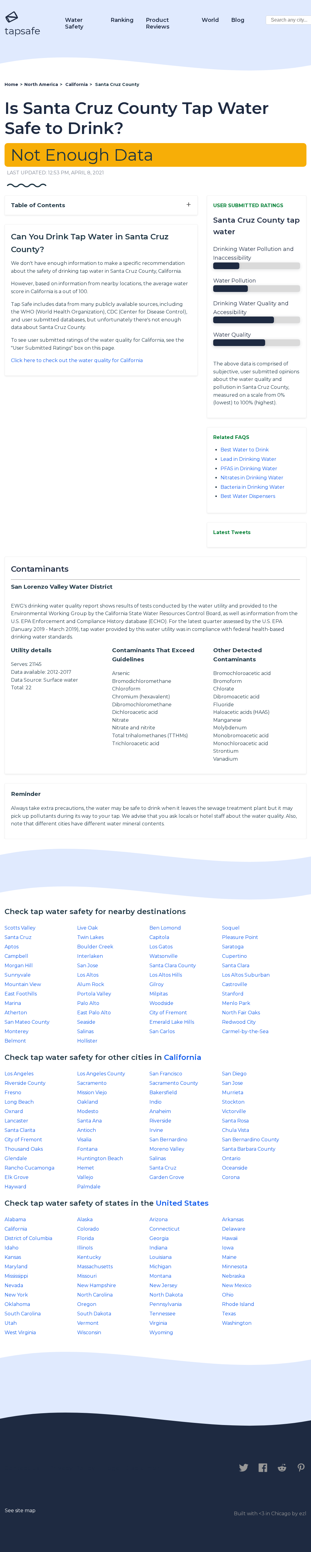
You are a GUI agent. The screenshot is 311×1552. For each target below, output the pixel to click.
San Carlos (162, 1031)
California (182, 1057)
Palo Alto (88, 1003)
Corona (231, 1177)
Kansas (13, 1257)
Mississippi (16, 1276)
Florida (85, 1238)
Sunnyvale (18, 975)
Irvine (156, 1130)
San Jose (87, 965)
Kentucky (89, 1257)
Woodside (161, 1003)
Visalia (84, 1140)
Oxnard (14, 1111)
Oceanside (235, 1168)
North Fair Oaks (241, 1013)
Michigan (160, 1266)
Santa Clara (235, 965)
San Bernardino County (250, 1140)
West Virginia (20, 1332)
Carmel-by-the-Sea (245, 1031)
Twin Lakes (90, 937)
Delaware (233, 1229)
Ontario (231, 1158)
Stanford (233, 994)
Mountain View (23, 984)
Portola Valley (94, 994)
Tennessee (162, 1314)
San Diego (234, 1074)
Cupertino (234, 956)
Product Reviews (157, 23)
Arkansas (233, 1219)
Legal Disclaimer (132, 1468)
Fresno (13, 1092)
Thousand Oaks (24, 1149)
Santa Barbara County (248, 1149)
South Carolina (23, 1314)
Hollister (87, 1041)
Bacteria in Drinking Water (252, 487)
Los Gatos (161, 947)
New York (16, 1295)
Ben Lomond (165, 928)
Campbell (16, 956)
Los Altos (87, 975)
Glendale (16, 1158)
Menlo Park (236, 1003)
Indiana (158, 1248)
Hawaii (230, 1238)
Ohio (228, 1295)
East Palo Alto (94, 1013)
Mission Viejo (92, 1092)
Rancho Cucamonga (29, 1168)
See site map (20, 1510)
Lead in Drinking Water (248, 459)
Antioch (86, 1130)
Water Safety (74, 23)
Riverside (160, 1121)
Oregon (86, 1304)
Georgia (159, 1238)
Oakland (87, 1102)
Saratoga (233, 947)
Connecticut (164, 1229)
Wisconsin (89, 1332)
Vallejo (85, 1177)
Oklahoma (17, 1304)
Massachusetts (95, 1266)
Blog (237, 20)
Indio (155, 1102)
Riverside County (25, 1083)
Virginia (158, 1323)
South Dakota (94, 1314)
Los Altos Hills (165, 975)
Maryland (16, 1266)
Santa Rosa (235, 1121)
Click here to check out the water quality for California (77, 360)
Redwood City (239, 1022)
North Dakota (166, 1295)
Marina (13, 1003)
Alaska (85, 1219)
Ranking (122, 20)
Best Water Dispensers (247, 496)
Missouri (87, 1276)
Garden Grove (166, 1177)
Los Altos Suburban (246, 975)
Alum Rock (90, 984)
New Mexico (236, 1285)
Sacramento (92, 1083)
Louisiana (160, 1257)
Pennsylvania (165, 1304)
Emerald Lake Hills (171, 1022)
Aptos (12, 947)
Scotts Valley (20, 928)
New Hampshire (96, 1285)
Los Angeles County (101, 1074)
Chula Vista (235, 1130)
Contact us (22, 1468)
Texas (229, 1314)
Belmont (15, 1041)
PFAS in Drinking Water (248, 468)
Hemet (85, 1168)
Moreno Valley (166, 1149)
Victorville (234, 1111)
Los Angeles (19, 1074)
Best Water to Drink (244, 450)
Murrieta (232, 1092)
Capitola (159, 937)
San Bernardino (168, 1140)
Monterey (17, 1031)
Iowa (228, 1248)
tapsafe (22, 31)
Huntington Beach (100, 1158)
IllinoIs (85, 1248)
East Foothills (21, 994)
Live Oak (87, 928)
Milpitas (158, 994)
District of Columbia (28, 1238)
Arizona (158, 1219)
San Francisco (165, 1074)
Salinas (85, 1031)
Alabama (15, 1219)
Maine (229, 1257)
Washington (236, 1323)
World (210, 20)
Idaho (12, 1248)
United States (182, 1203)
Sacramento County (173, 1083)
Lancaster (16, 1121)
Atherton (16, 1013)
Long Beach (19, 1102)
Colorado (88, 1229)
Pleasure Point (240, 937)
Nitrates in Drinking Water (251, 478)
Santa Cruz (18, 937)
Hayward (15, 1187)
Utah (11, 1323)
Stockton (233, 1102)
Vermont (88, 1323)
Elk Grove (17, 1177)
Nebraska (233, 1276)
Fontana (87, 1149)
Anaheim (160, 1111)
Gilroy (156, 984)
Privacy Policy (72, 1468)
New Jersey (163, 1285)
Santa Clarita (20, 1130)
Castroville (234, 984)
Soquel (231, 928)
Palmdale (89, 1187)
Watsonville (163, 956)
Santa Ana (89, 1121)
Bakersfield (163, 1092)
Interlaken (90, 956)
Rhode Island (238, 1304)
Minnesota (234, 1266)
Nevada (14, 1285)
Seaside (86, 1022)
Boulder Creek (95, 947)
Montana (160, 1276)
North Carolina (95, 1295)
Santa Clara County (172, 965)
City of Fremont (168, 1013)
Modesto (87, 1111)
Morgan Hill (19, 965)
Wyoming (161, 1332)
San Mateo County (27, 1022)
